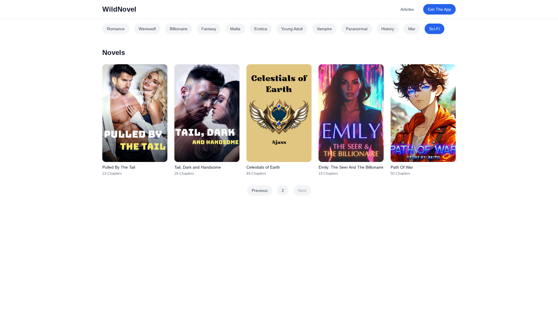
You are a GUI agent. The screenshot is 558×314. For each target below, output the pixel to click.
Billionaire (178, 28)
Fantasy (208, 28)
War (411, 28)
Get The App (439, 9)
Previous (260, 190)
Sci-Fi (434, 28)
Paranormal (356, 28)
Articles (407, 9)
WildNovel (119, 9)
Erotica (260, 28)
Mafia (235, 28)
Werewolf (147, 28)
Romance (116, 28)
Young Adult (292, 28)
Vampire (324, 28)
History (387, 28)
